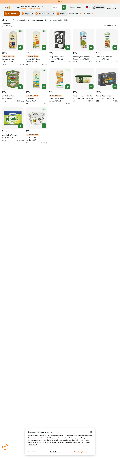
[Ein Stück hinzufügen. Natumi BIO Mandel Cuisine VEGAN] (67, 86)
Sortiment (12, 13)
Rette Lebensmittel (46, 13)
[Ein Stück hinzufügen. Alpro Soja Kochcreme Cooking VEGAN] (114, 47)
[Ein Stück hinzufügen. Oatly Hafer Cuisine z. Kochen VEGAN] (67, 47)
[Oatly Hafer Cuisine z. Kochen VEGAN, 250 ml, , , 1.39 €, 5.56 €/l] (60, 40)
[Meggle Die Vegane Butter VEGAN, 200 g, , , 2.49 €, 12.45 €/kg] (13, 118)
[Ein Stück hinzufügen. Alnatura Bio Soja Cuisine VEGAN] (20, 47)
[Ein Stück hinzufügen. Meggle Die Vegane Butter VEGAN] (20, 125)
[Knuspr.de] (3, 20)
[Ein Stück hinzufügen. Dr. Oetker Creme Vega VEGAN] (20, 86)
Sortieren (110, 25)
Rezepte (63, 13)
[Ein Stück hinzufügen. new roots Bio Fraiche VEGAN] (44, 125)
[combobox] (57, 7)
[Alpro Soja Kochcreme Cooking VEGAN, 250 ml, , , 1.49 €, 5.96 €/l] (107, 40)
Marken (87, 13)
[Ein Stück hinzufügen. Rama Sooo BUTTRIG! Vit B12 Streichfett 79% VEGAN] (91, 86)
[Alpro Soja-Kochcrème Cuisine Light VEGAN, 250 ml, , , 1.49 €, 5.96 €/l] (84, 40)
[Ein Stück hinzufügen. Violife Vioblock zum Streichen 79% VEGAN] (114, 86)
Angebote (29, 13)
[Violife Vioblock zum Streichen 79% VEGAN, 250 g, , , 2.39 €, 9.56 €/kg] (107, 79)
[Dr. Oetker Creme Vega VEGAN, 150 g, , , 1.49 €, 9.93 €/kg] (13, 79)
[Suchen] (64, 7)
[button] (98, 7)
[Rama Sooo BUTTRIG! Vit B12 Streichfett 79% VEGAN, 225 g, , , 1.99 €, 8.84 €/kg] (84, 79)
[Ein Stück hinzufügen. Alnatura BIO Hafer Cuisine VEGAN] (44, 47)
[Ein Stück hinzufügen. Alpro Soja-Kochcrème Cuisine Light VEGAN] (91, 47)
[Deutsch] (88, 7)
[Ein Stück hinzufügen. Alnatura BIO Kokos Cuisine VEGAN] (44, 86)
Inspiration (73, 13)
